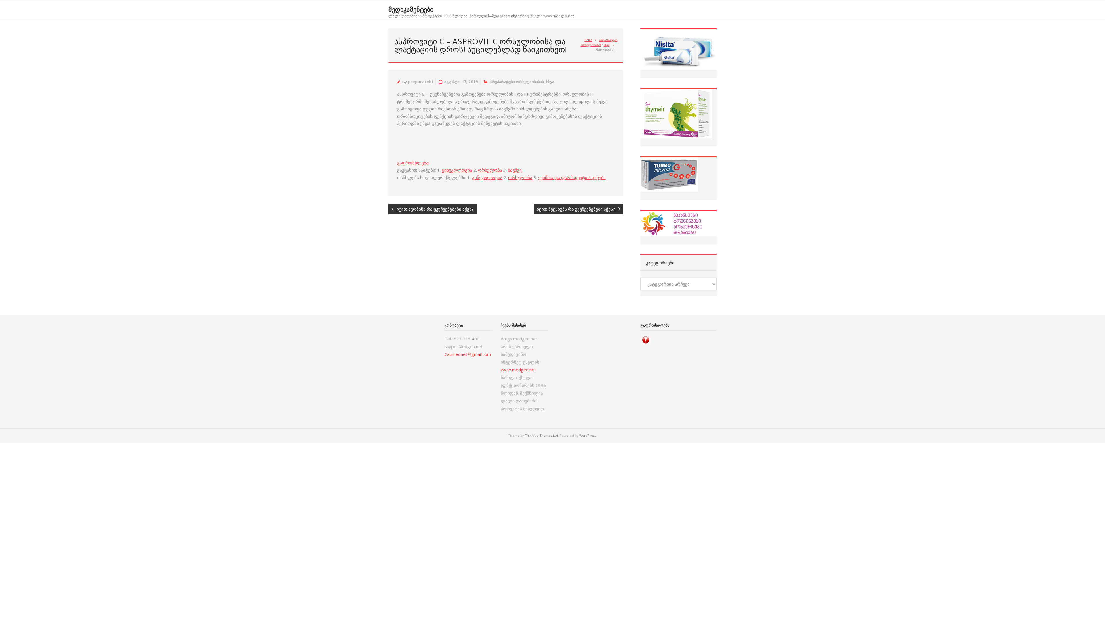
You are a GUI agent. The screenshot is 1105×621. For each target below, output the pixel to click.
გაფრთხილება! (413, 163)
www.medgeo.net (518, 370)
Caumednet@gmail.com (468, 354)
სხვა (606, 45)
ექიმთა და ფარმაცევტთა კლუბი (572, 177)
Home (588, 40)
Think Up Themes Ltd (541, 435)
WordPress (587, 435)
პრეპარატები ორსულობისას (517, 81)
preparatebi (420, 81)
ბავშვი (515, 170)
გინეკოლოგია (457, 170)
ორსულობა (490, 170)
